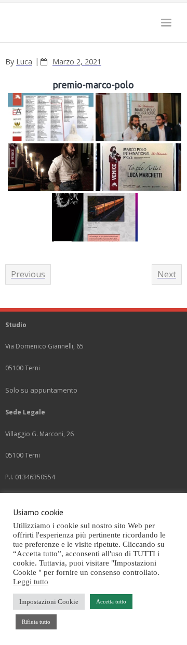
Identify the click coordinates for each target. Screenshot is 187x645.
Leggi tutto (30, 581)
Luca (24, 61)
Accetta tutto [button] (111, 601)
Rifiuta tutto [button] (36, 622)
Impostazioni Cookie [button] (48, 602)
